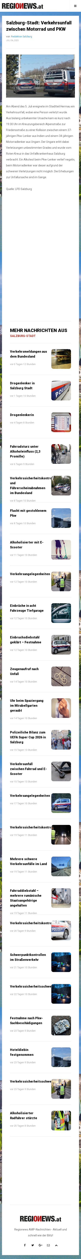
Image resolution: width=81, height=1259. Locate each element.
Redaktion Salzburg (21, 36)
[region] (40, 226)
